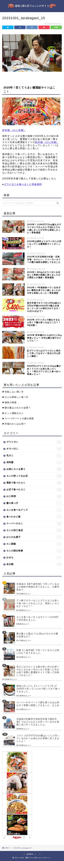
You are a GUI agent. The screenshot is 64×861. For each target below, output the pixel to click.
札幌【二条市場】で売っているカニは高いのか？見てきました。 (37, 651)
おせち (33, 557)
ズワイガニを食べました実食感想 (23, 184)
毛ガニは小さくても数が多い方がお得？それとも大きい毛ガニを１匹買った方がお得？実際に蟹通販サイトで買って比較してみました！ (37, 670)
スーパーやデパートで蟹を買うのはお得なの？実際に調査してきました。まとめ (37, 703)
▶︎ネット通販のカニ (13, 413)
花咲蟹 (33, 462)
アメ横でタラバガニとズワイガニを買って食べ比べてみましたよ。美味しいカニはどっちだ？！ (37, 603)
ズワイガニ (33, 442)
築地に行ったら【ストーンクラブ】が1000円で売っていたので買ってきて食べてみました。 (38, 689)
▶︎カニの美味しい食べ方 (15, 397)
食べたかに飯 (33, 516)
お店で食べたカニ (33, 489)
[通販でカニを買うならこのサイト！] (32, 6)
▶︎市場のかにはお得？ (14, 424)
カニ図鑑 (33, 543)
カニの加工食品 (33, 530)
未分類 (33, 564)
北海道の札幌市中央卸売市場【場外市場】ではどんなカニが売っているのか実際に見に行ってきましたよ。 (37, 722)
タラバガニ (33, 448)
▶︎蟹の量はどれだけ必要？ (16, 407)
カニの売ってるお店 (33, 476)
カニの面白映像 (33, 550)
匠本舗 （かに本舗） (14, 130)
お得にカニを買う (33, 469)
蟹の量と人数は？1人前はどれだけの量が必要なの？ (37, 635)
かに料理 (33, 496)
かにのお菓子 (33, 537)
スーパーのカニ (33, 523)
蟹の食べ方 (33, 503)
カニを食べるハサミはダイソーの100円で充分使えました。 (37, 618)
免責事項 (29, 854)
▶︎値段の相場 (9, 402)
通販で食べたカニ (33, 482)
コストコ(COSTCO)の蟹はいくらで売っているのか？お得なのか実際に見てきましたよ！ (38, 738)
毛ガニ (33, 455)
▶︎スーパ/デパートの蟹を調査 (18, 418)
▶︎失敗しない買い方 (13, 391)
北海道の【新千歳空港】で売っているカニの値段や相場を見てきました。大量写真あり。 (37, 587)
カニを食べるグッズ (33, 510)
